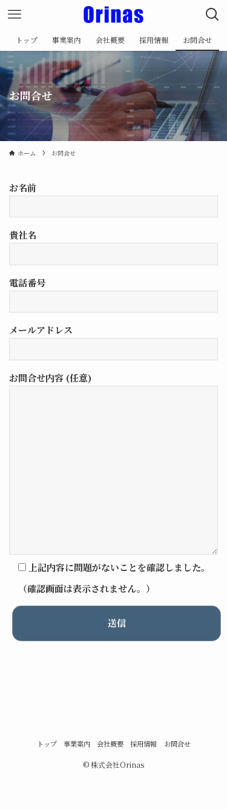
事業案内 (77, 743)
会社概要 (110, 743)
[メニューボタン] (14, 14)
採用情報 (143, 743)
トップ (47, 743)
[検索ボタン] (212, 14)
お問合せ (177, 743)
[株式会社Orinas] (113, 14)
